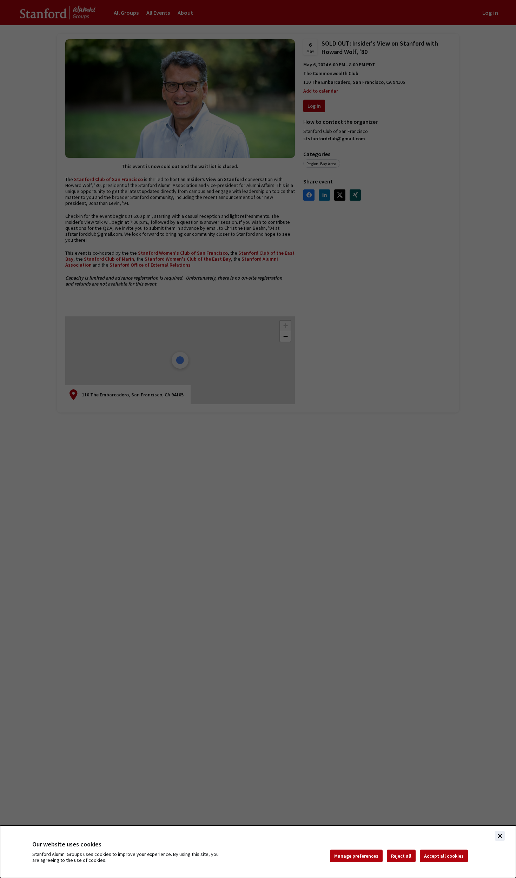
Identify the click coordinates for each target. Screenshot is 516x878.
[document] (258, 851)
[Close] (500, 836)
